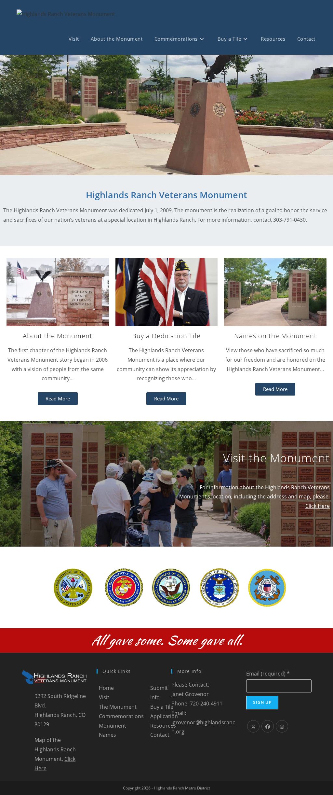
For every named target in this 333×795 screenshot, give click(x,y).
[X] (253, 726)
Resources (163, 725)
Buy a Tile (161, 706)
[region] (166, 115)
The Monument (118, 706)
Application (164, 716)
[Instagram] (282, 726)
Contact (159, 734)
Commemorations (121, 716)
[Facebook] (267, 726)
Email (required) (268, 673)
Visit (104, 697)
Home (106, 687)
